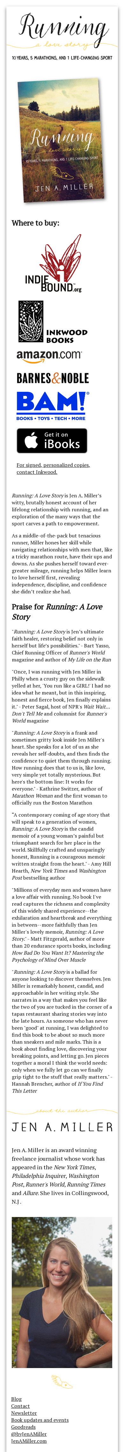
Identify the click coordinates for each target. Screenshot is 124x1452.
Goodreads (23, 1426)
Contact (20, 1405)
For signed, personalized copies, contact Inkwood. (53, 468)
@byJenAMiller (29, 1433)
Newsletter (24, 1412)
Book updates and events (40, 1419)
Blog (16, 1398)
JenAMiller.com (29, 1440)
